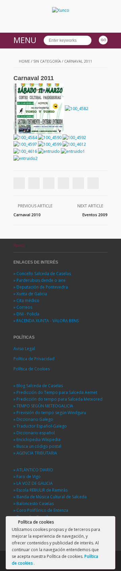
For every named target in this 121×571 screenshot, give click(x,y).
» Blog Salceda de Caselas (38, 386)
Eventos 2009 (95, 214)
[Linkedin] (63, 183)
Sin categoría (47, 61)
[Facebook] (19, 183)
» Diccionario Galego (33, 419)
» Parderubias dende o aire (39, 280)
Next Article (90, 206)
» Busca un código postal (37, 446)
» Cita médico (26, 300)
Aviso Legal (24, 348)
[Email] (93, 183)
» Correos (22, 307)
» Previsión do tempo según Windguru (49, 412)
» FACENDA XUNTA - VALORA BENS (46, 321)
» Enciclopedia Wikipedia (37, 439)
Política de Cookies (31, 369)
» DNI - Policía (26, 314)
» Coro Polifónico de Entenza (40, 510)
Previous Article (35, 206)
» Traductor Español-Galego (40, 426)
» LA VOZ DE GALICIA (33, 483)
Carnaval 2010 (27, 214)
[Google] (48, 183)
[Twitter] (34, 183)
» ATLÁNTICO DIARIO (33, 470)
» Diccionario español (34, 433)
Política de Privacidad (33, 359)
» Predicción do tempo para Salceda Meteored (58, 399)
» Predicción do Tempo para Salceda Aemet (55, 392)
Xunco (19, 245)
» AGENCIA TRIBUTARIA (35, 453)
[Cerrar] (109, 523)
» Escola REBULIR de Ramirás (40, 490)
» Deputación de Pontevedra (40, 287)
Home (24, 61)
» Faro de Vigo (27, 476)
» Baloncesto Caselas (33, 503)
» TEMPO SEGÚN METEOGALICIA (43, 406)
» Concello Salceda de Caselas (42, 273)
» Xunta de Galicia (30, 294)
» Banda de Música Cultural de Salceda (50, 497)
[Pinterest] (78, 183)
